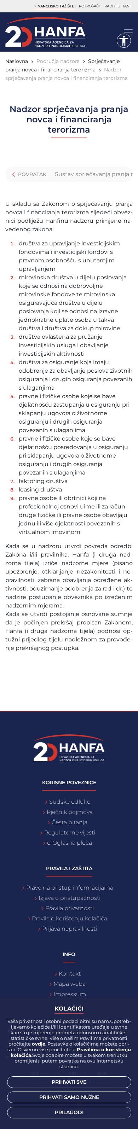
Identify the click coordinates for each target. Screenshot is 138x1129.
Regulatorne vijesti (69, 832)
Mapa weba (69, 983)
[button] (124, 41)
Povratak (31, 174)
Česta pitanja (69, 822)
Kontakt (70, 973)
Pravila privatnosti (69, 908)
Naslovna (16, 61)
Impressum (69, 994)
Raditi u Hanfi (118, 6)
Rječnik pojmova (70, 812)
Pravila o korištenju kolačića (69, 918)
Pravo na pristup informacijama (69, 887)
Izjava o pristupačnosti (69, 898)
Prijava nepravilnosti (69, 928)
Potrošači (89, 6)
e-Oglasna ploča (69, 842)
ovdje (38, 1044)
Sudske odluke (69, 801)
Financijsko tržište (54, 6)
